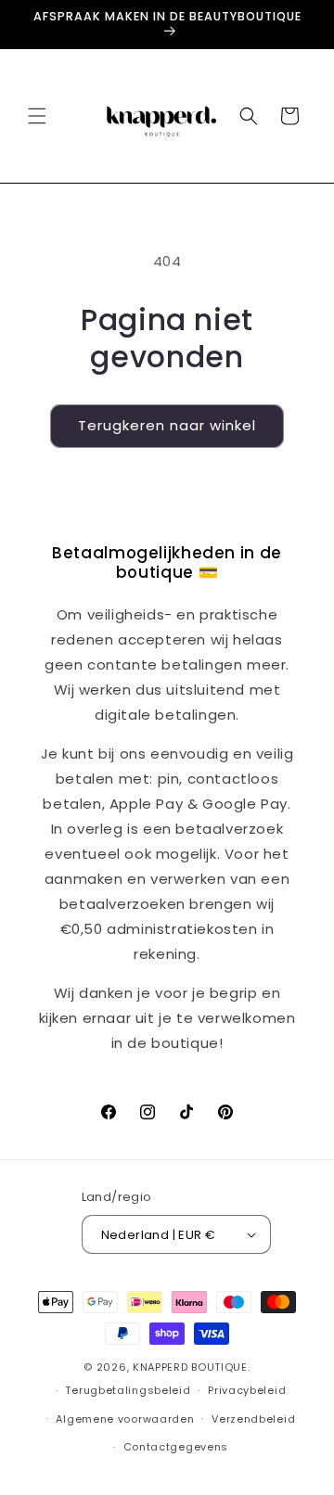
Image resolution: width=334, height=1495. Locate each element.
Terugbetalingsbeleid (127, 1390)
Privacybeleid (247, 1390)
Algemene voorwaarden (125, 1419)
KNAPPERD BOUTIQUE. (191, 1367)
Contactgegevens (176, 1446)
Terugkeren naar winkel (167, 425)
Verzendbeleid (253, 1419)
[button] (37, 116)
